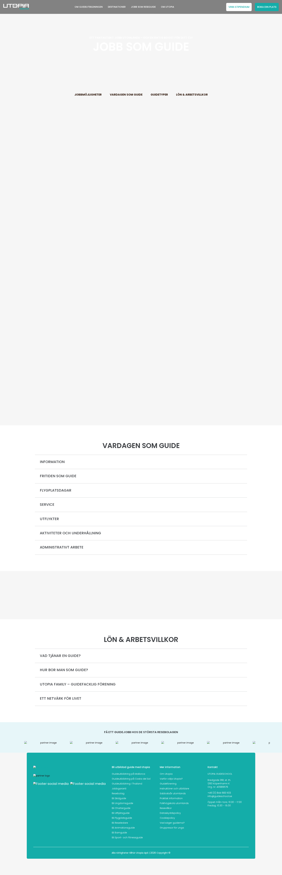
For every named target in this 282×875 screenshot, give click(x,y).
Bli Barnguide (119, 832)
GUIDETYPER (159, 95)
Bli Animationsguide (123, 827)
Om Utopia (166, 774)
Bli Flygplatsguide (122, 818)
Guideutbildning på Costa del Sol (131, 778)
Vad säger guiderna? (172, 822)
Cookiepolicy (167, 818)
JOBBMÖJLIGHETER (88, 95)
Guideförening (168, 783)
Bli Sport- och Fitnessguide (127, 837)
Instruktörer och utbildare (174, 788)
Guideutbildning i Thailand (127, 783)
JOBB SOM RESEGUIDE (143, 6)
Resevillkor (166, 808)
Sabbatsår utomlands (173, 793)
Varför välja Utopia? (171, 778)
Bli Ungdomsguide (122, 803)
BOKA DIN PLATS (266, 7)
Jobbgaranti (119, 788)
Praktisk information (171, 798)
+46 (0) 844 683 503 (219, 792)
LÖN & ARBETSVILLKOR (192, 95)
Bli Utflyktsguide (121, 813)
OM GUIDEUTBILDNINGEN (89, 6)
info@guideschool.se (220, 796)
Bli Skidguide (119, 798)
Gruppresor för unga (172, 827)
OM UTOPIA (167, 6)
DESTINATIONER (117, 6)
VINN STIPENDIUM (238, 7)
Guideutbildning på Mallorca (128, 774)
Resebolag (118, 793)
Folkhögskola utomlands (174, 803)
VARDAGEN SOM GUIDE (126, 95)
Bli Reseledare (120, 822)
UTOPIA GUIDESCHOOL (220, 774)
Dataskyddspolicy (170, 813)
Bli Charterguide (121, 808)
